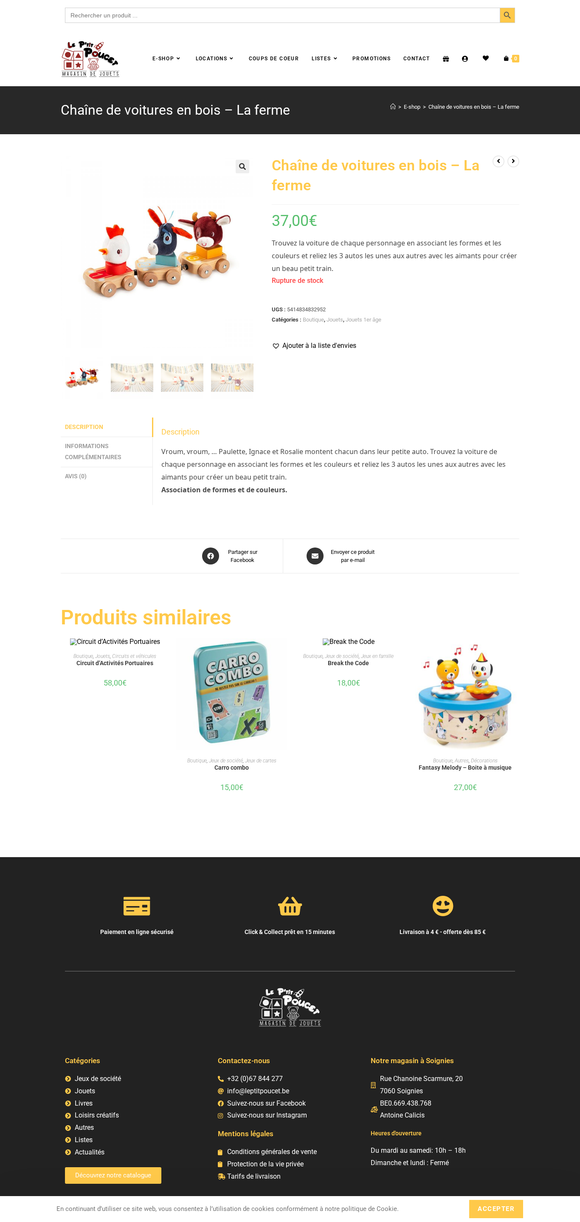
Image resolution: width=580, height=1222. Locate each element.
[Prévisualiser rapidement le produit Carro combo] (283, 653)
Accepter (496, 1209)
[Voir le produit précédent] (498, 161)
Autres (462, 761)
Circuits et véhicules (134, 656)
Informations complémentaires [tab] (93, 452)
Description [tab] (84, 427)
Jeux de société (226, 761)
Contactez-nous (244, 1060)
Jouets (335, 319)
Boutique (313, 319)
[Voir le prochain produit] (513, 161)
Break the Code (348, 663)
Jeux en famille (377, 656)
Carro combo (231, 767)
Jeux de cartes (260, 761)
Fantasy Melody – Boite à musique (465, 767)
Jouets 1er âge (363, 319)
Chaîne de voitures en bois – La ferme (473, 107)
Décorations (484, 761)
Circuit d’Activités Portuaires (114, 663)
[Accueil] (393, 107)
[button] (242, 166)
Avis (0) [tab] (76, 476)
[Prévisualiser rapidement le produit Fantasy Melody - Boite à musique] (516, 653)
